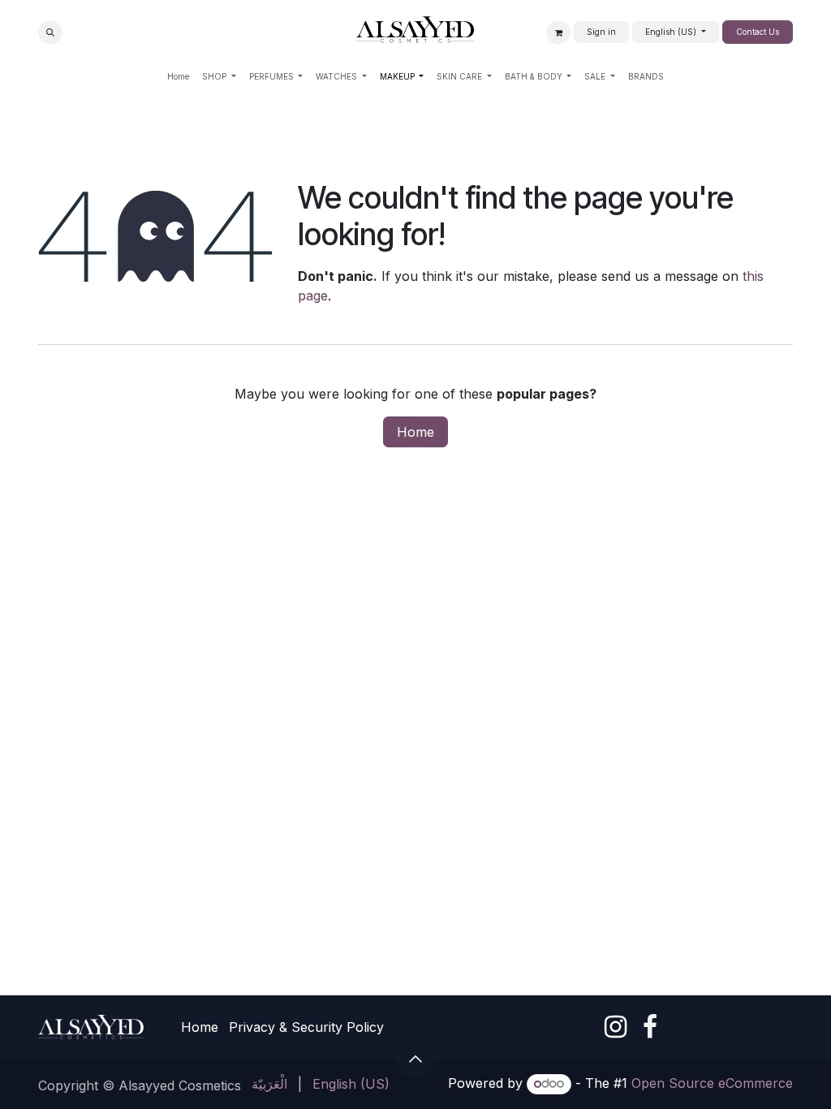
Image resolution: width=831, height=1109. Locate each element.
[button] (50, 32)
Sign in (601, 32)
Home (415, 432)
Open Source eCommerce (712, 1083)
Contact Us (757, 32)
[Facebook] (650, 1027)
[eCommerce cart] (558, 32)
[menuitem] (178, 76)
